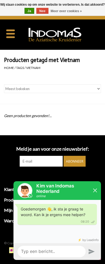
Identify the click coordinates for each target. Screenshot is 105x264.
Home (9, 68)
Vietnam (33, 68)
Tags (20, 68)
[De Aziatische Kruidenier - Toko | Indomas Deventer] (63, 34)
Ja (29, 11)
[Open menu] (10, 33)
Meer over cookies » (66, 11)
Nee (42, 11)
